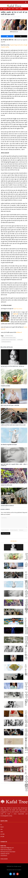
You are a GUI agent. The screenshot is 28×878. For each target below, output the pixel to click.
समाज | (13, 9)
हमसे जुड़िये (2, 836)
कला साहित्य (2, 834)
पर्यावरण (2, 831)
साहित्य (21, 9)
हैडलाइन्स (2, 827)
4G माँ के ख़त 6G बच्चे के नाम (6, 341)
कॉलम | (10, 9)
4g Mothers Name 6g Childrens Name (9, 339)
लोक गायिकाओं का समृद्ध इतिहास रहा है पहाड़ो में (9, 444)
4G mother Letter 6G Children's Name (8, 337)
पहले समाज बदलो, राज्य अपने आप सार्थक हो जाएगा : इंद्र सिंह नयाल (12, 366)
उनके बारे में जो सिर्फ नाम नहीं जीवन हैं (7, 505)
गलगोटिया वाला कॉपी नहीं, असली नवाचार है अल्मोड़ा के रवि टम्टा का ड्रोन (13, 425)
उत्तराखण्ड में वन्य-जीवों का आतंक (6, 485)
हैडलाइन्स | (5, 9)
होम (1, 824)
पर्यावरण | (17, 9)
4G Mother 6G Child (9, 335)
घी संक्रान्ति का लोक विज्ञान (5, 385)
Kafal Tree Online (17, 308)
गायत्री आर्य (15, 314)
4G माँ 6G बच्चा (19, 339)
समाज (1, 829)
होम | (2, 9)
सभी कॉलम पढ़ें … (14, 541)
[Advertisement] (14, 790)
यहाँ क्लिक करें (19, 332)
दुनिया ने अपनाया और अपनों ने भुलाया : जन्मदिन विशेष (10, 405)
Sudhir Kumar (7, 16)
